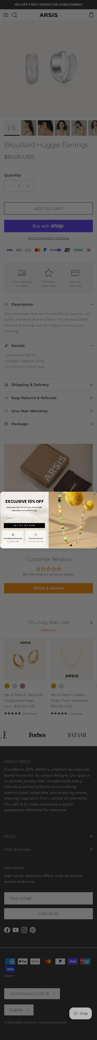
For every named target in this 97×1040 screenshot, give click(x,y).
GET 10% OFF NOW (24, 525)
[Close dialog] (94, 494)
